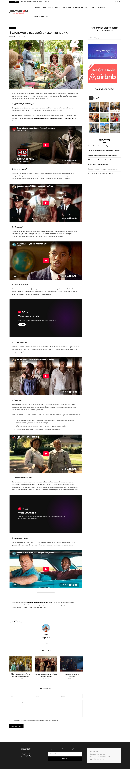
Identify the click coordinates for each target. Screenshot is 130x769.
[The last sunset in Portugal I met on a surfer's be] (115, 107)
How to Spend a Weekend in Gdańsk (98, 164)
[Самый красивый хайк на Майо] (115, 128)
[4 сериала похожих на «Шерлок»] (71, 664)
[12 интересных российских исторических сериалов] (20, 664)
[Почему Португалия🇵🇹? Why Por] (94, 117)
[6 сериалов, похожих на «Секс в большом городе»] (46, 664)
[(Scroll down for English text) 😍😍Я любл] (94, 107)
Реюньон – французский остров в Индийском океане (103, 169)
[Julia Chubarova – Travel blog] (18, 12)
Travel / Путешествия (50, 7)
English (37, 7)
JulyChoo (14, 36)
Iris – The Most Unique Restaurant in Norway (35, 1)
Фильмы (12, 28)
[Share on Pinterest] (20, 621)
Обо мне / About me (41, 16)
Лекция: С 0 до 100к (98, 7)
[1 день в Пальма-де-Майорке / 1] (104, 128)
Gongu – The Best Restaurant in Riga (98, 146)
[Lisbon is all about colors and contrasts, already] (115, 117)
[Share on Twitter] (14, 621)
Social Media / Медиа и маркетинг (75, 7)
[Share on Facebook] (4, 99)
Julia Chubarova (98, 759)
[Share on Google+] (17, 621)
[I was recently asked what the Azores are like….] (104, 117)
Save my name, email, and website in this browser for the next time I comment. (35, 720)
